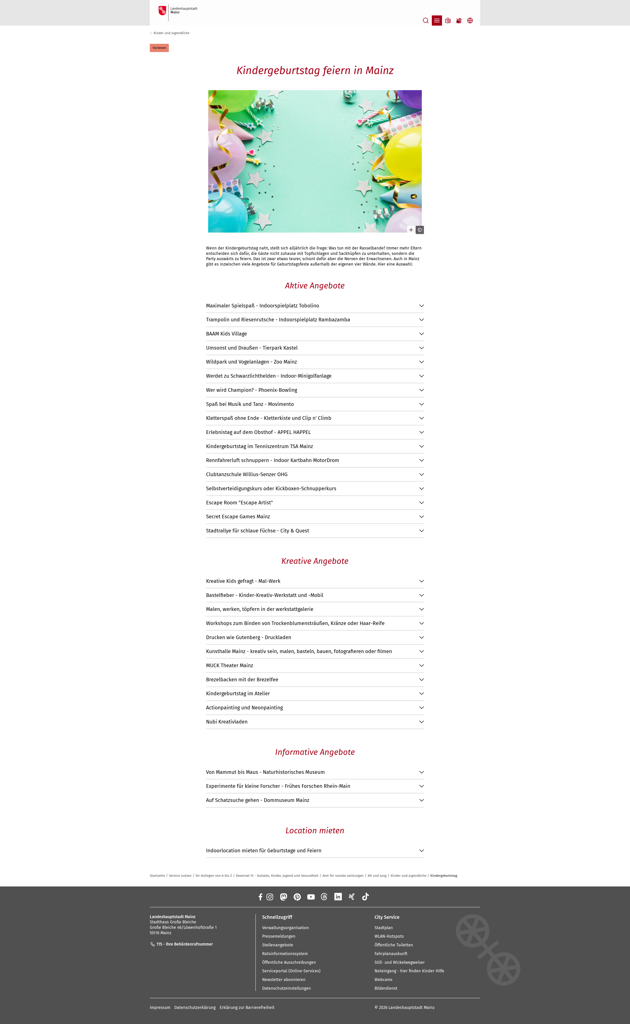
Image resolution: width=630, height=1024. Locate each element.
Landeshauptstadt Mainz (411, 1007)
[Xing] (352, 896)
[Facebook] (260, 896)
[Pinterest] (297, 896)
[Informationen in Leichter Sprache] (448, 20)
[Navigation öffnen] (437, 20)
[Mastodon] (283, 896)
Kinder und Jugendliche (171, 33)
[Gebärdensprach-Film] (459, 20)
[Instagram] (269, 896)
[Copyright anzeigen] (420, 230)
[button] (159, 48)
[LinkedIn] (338, 896)
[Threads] (324, 896)
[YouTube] (310, 896)
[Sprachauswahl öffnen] (470, 20)
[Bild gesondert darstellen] (411, 230)
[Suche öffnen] (426, 20)
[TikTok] (365, 896)
